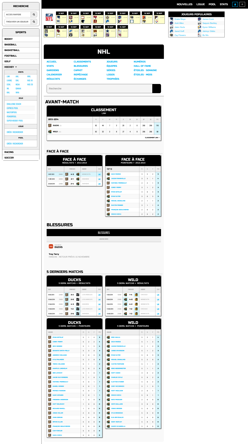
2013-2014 (53, 119)
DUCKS (56, 125)
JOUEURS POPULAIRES (196, 14)
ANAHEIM (58, 245)
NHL (103, 51)
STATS (224, 4)
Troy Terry (54, 254)
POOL (212, 4)
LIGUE (200, 4)
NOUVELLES (184, 4)
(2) (60, 125)
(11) (60, 131)
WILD (55, 132)
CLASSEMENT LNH (152, 138)
